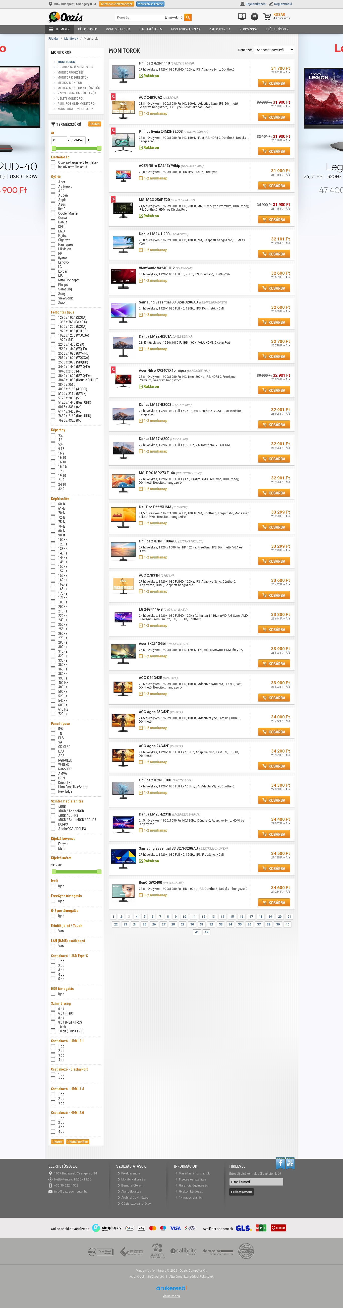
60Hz (62, 504)
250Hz (62, 624)
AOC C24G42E (150, 678)
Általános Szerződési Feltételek (191, 1276)
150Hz (62, 567)
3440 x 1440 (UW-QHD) (74, 367)
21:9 (61, 480)
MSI (61, 276)
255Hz (62, 629)
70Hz (62, 513)
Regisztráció (283, 4)
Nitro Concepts (69, 280)
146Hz (62, 562)
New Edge (65, 791)
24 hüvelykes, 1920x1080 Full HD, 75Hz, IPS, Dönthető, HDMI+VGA (184, 274)
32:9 (61, 489)
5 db (61, 979)
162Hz (62, 584)
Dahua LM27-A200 (154, 439)
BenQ (62, 209)
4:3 (60, 440)
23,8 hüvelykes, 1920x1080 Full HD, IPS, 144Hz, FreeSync (178, 172)
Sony (62, 294)
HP (60, 254)
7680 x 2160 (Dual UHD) (74, 416)
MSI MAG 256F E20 (154, 200)
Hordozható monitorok (75, 67)
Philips (63, 285)
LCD (61, 751)
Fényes (63, 844)
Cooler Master (68, 213)
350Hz (62, 665)
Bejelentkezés (256, 4)
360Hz (62, 669)
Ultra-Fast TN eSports (73, 787)
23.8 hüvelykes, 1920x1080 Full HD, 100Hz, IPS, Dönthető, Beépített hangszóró (193, 889)
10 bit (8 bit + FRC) (71, 1031)
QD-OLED (64, 747)
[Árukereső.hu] (171, 1290)
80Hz (62, 531)
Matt (61, 848)
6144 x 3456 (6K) (70, 411)
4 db (61, 974)
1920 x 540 (66, 340)
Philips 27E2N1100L (155, 780)
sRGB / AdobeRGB (71, 811)
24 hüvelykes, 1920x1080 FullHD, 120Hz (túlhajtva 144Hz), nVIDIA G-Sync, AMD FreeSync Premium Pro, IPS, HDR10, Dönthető (193, 617)
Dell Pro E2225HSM (155, 507)
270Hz (62, 638)
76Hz (62, 526)
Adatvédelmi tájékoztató (147, 1276)
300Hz (62, 647)
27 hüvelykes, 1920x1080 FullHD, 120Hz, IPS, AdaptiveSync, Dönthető (187, 69)
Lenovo (63, 262)
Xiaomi (63, 302)
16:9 (61, 453)
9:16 (61, 449)
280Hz (62, 642)
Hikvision (64, 249)
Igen (61, 886)
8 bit (61, 1018)
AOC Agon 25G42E (154, 712)
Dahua (62, 222)
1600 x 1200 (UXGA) (72, 327)
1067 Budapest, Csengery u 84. (75, 4)
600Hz (62, 705)
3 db (61, 970)
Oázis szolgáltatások (136, 1203)
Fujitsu (63, 236)
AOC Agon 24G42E (154, 746)
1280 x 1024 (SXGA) (72, 318)
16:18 (62, 462)
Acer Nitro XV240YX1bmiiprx (162, 370)
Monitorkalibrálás (185, 29)
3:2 (60, 435)
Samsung (65, 289)
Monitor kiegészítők (73, 77)
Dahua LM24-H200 (154, 234)
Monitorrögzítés (71, 72)
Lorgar (62, 271)
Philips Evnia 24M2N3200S (161, 132)
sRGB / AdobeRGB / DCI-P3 (77, 820)
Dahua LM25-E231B (155, 814)
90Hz (62, 535)
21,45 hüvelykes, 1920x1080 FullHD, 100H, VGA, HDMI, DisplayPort (184, 342)
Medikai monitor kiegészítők (79, 88)
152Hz (62, 571)
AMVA (62, 774)
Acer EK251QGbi (152, 644)
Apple (62, 200)
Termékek (62, 29)
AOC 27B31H (149, 575)
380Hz (62, 674)
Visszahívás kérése (150, 4)
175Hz (62, 598)
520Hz (62, 696)
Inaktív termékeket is (72, 167)
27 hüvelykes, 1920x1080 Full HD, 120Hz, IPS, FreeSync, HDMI (181, 854)
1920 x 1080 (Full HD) (73, 331)
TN (60, 733)
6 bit (61, 1009)
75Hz (62, 522)
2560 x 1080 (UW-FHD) (73, 353)
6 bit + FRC (65, 1013)
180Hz (62, 602)
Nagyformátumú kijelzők (77, 93)
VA (60, 742)
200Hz (62, 607)
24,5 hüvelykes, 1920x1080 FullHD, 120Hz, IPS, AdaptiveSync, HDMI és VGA (191, 650)
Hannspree (66, 244)
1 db (61, 961)
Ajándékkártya (131, 1191)
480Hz (62, 687)
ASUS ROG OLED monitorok (77, 103)
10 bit (62, 1027)
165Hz (62, 589)
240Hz (62, 620)
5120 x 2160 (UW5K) (72, 394)
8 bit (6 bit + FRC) (70, 1022)
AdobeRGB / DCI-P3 (72, 829)
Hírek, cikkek (87, 29)
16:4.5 (62, 467)
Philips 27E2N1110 (154, 63)
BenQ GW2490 (150, 883)
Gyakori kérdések (191, 1191)
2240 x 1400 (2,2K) (71, 344)
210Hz (62, 611)
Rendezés (245, 50)
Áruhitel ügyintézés (134, 1197)
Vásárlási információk (194, 1173)
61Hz (62, 509)
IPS (60, 729)
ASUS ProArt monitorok (75, 109)
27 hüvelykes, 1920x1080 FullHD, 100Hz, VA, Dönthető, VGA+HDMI (185, 445)
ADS (61, 756)
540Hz (62, 701)
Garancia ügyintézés (193, 1185)
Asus (62, 204)
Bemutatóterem (150, 29)
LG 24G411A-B (151, 609)
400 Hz (63, 683)
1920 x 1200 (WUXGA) (73, 335)
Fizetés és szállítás (192, 1179)
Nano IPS (64, 769)
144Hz (62, 557)
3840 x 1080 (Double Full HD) (78, 380)
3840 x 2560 (66, 385)
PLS (61, 738)
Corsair (63, 218)
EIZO (61, 231)
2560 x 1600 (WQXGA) (73, 358)
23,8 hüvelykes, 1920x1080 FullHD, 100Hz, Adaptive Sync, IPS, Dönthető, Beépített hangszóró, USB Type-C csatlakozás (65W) (189, 105)
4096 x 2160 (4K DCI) (72, 389)
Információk (248, 29)
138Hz (62, 549)
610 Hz (63, 709)
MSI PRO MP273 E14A (157, 473)
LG (60, 267)
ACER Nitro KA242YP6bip (159, 166)
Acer (61, 182)
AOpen (63, 195)
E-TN (61, 778)
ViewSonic (66, 298)
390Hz (62, 678)
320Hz (62, 656)
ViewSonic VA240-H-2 (157, 268)
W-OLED (63, 765)
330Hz (62, 660)
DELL (61, 227)
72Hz (62, 517)
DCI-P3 (63, 824)
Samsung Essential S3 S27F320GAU (168, 848)
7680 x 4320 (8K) (70, 420)
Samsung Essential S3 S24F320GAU (168, 302)
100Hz (62, 540)
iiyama (63, 258)
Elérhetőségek (277, 29)
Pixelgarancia (219, 29)
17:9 (61, 471)
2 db (61, 966)
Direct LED (65, 783)
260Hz (62, 634)
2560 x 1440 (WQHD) (72, 349)
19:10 (62, 476)
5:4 (60, 444)
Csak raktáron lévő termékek (78, 162)
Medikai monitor (70, 83)
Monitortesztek (118, 29)
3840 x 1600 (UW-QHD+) (75, 376)
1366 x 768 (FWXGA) (72, 322)
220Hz (62, 616)
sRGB (62, 806)
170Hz (62, 593)
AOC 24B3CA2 (150, 97)
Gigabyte (64, 240)
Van (61, 931)
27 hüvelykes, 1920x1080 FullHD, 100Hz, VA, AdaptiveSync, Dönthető (186, 786)
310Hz (62, 651)
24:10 (62, 484)
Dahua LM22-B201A (155, 336)
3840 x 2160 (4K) (70, 371)
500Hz (62, 692)
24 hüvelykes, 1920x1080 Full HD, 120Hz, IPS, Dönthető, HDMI (183, 308)
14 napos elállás (190, 1197)
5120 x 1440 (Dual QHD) (74, 402)
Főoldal (53, 38)
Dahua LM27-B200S (155, 405)
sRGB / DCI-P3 (68, 816)
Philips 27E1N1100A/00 (158, 541)
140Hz (62, 553)
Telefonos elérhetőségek (117, 4)
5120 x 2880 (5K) (70, 398)
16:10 (62, 458)
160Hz (62, 580)
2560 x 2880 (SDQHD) (73, 362)
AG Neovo (65, 186)
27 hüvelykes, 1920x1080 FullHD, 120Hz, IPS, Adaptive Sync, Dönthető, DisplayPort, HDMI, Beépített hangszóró (187, 583)
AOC (61, 191)
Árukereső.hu (171, 1295)
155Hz (62, 576)
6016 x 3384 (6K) (70, 407)
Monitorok (71, 38)
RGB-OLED (65, 760)
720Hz (62, 714)
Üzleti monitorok (71, 98)
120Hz (62, 544)
